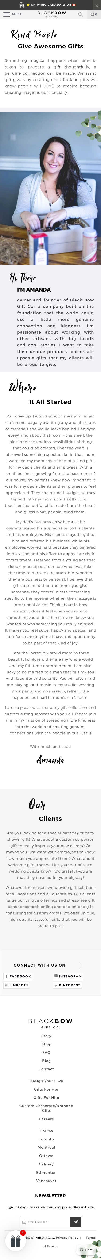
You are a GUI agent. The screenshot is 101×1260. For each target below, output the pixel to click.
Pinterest (70, 985)
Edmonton (46, 1172)
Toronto (46, 1139)
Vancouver (46, 1180)
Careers (46, 1119)
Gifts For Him (46, 1097)
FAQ (46, 1052)
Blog (46, 1060)
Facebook (20, 976)
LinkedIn (19, 985)
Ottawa (46, 1155)
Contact (46, 1069)
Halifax (46, 1131)
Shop (46, 1044)
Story (46, 1036)
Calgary (46, 1164)
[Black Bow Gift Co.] (50, 14)
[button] (15, 1240)
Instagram (70, 976)
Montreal (46, 1147)
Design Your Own (46, 1081)
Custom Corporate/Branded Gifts (46, 1108)
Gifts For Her (46, 1089)
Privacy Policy (67, 1237)
